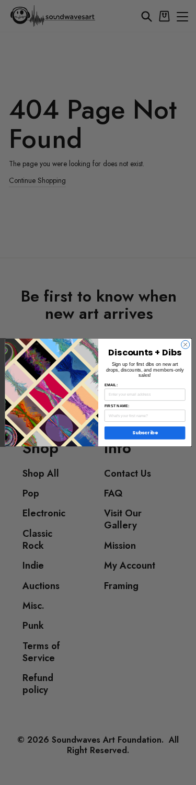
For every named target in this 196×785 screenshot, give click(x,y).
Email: (110, 385)
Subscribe (144, 433)
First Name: (116, 406)
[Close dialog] (185, 344)
